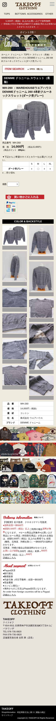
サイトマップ (7, 715)
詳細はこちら (9, 557)
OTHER (49, 14)
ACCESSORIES (34, 14)
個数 (4, 184)
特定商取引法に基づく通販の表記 (31, 712)
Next (51, 43)
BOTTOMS (20, 14)
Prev (4, 43)
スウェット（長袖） (42, 54)
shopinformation (9, 712)
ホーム (4, 54)
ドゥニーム (16, 54)
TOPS (7, 14)
